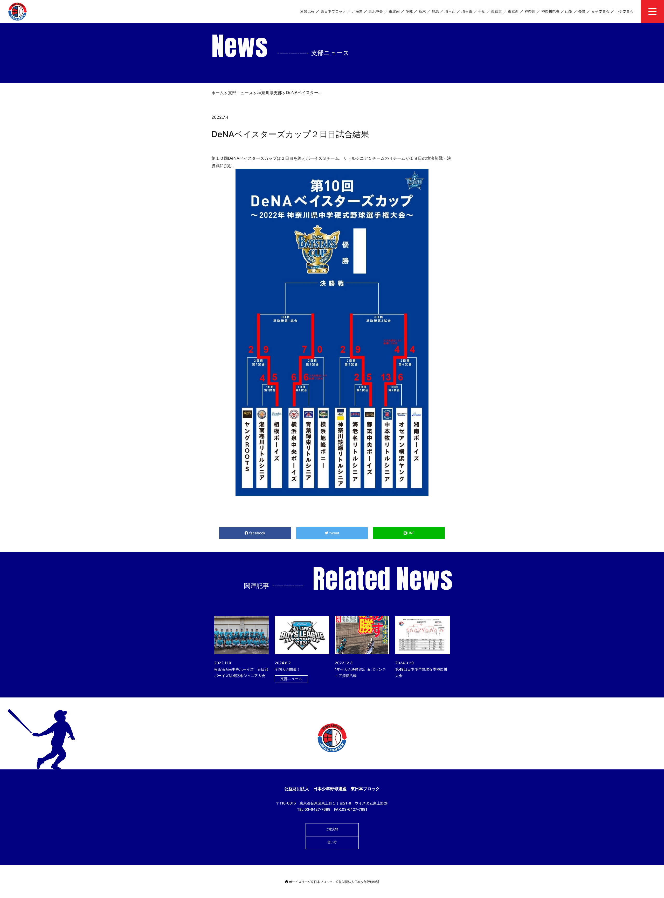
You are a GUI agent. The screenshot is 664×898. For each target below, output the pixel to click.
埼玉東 (466, 11)
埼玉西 (450, 11)
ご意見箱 (332, 829)
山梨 (568, 11)
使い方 (332, 842)
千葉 (481, 11)
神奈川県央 (550, 11)
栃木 (422, 11)
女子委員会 (600, 11)
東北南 (394, 11)
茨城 (409, 11)
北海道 (357, 11)
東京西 (513, 11)
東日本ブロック (333, 11)
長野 (581, 11)
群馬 (435, 11)
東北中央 (375, 11)
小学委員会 (624, 11)
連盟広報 (307, 11)
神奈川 (529, 11)
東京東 (496, 11)
